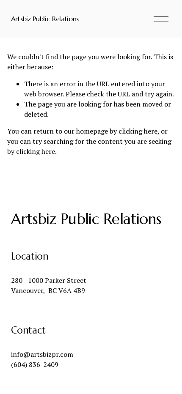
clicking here (138, 131)
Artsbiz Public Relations (45, 18)
